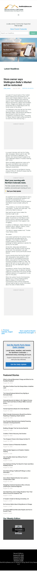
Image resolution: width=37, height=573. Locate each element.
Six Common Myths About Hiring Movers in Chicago (17, 504)
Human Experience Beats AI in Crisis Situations (16, 408)
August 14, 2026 (18, 559)
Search (33, 33)
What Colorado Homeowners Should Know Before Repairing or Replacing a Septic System (17, 414)
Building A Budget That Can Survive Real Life (15, 428)
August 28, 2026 (18, 555)
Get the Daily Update (18, 364)
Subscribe (23, 29)
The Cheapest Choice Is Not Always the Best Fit (16, 439)
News (12, 29)
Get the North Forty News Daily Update (18, 346)
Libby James (7, 88)
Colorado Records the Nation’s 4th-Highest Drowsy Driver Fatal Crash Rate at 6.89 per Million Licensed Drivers (17, 401)
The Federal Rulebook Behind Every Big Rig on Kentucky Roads (16, 394)
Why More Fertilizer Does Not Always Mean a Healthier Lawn (18, 387)
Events (17, 29)
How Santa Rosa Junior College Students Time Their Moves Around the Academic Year (17, 492)
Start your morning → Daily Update (13, 9)
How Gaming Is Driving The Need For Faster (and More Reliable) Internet (18, 464)
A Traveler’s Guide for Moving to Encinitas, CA (16, 499)
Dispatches (24, 88)
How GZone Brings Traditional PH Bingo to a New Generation (16, 471)
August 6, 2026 (18, 560)
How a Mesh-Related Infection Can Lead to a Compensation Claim (15, 478)
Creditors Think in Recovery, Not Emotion (14, 433)
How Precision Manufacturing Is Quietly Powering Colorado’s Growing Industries (17, 421)
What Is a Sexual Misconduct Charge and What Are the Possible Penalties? (18, 380)
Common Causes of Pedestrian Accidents (14, 444)
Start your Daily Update (14, 191)
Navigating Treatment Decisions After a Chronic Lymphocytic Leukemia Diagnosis (16, 485)
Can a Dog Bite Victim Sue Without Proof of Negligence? (15, 457)
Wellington (30, 88)
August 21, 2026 (18, 557)
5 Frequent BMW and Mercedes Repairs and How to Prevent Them (17, 510)
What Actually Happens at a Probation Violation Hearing (16, 450)
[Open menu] (18, 15)
